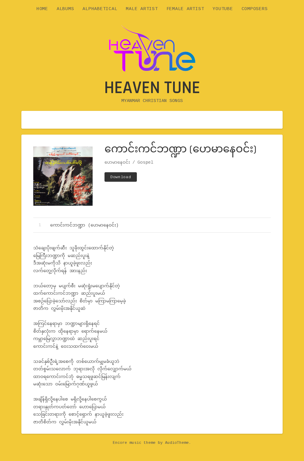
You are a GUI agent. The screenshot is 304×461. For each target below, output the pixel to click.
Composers (255, 9)
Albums (65, 9)
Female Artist (185, 9)
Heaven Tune (152, 87)
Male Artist (142, 9)
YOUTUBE (223, 9)
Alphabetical (100, 9)
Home (42, 9)
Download (120, 177)
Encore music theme (134, 443)
